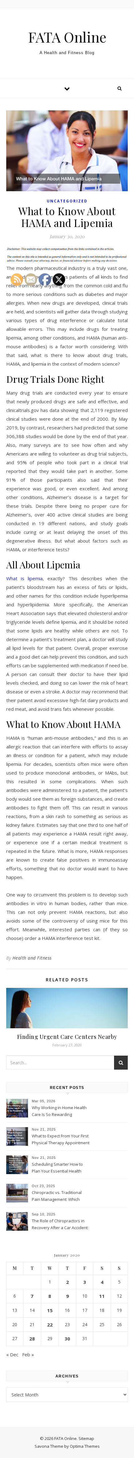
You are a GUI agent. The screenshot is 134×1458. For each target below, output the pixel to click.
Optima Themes (85, 1446)
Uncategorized (67, 201)
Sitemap (86, 1438)
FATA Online (67, 37)
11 (102, 1296)
